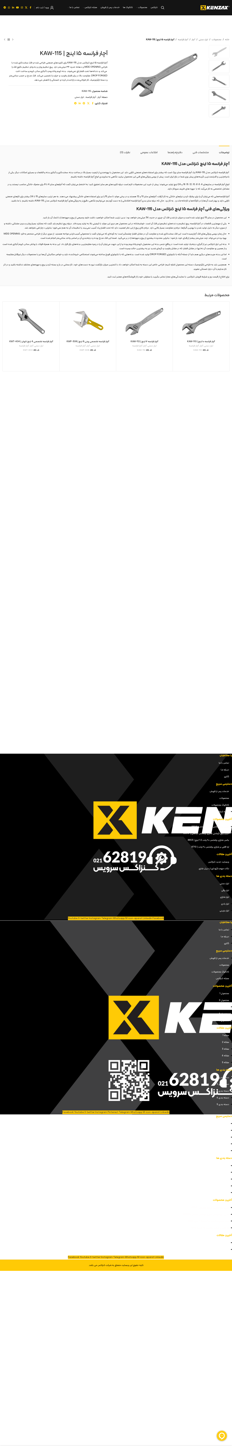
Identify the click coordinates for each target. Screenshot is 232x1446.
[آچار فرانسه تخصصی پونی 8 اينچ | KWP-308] (88, 321)
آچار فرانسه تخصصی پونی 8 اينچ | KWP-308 (88, 341)
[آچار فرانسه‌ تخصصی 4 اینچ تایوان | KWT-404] (31, 321)
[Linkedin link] (13, 7)
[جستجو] (162, 7)
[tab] (224, 151)
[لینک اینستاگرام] (22, 7)
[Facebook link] (30, 7)
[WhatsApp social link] (9, 7)
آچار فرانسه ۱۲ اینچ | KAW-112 (144, 341)
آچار (193, 39)
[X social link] (26, 7)
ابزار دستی (203, 39)
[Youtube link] (17, 7)
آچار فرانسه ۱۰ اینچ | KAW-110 (201, 341)
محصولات (216, 39)
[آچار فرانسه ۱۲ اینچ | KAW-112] (144, 321)
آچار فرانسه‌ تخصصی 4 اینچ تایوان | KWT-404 (31, 341)
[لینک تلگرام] (5, 7)
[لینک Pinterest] (84, 103)
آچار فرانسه (183, 39)
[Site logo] (215, 7)
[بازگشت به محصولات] (9, 40)
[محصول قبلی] (13, 40)
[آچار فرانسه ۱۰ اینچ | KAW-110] (201, 321)
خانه (227, 39)
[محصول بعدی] (5, 40)
